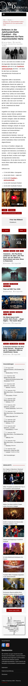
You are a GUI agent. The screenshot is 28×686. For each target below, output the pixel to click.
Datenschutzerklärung (7, 671)
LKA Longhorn (9, 395)
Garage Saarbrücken (11, 408)
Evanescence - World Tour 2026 (11, 450)
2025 (5, 210)
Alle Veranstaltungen (9, 455)
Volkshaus (8, 401)
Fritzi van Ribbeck (7, 42)
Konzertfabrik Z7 (10, 429)
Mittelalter (21, 343)
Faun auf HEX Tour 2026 (11, 289)
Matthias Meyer (8, 291)
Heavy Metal (19, 44)
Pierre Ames (7, 263)
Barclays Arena (9, 372)
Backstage (8, 445)
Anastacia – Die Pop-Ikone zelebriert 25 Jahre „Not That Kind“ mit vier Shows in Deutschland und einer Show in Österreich (13, 257)
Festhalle (8, 452)
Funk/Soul (12, 250)
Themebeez (5, 682)
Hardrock (12, 312)
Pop (18, 250)
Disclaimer (4, 674)
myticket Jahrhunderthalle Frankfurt (12, 213)
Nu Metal (4, 45)
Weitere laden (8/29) (14, 610)
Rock (22, 250)
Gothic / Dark (7, 286)
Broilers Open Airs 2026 (9, 377)
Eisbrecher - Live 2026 (9, 385)
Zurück (6, 230)
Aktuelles (5, 44)
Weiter (21, 230)
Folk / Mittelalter (13, 283)
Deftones (4, 66)
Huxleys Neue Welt (10, 416)
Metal (5, 314)
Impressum (5, 667)
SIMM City (8, 437)
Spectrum (8, 387)
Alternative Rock (12, 44)
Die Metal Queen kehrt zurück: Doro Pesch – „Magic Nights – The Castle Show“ (13, 319)
